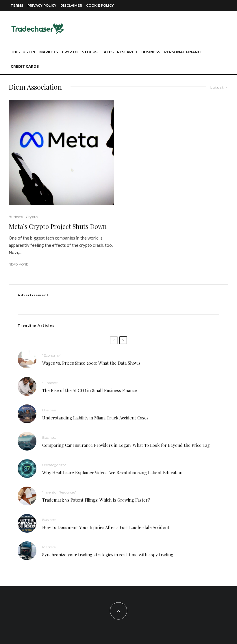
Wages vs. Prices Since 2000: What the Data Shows (91, 363)
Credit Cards (25, 66)
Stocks (89, 52)
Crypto (70, 52)
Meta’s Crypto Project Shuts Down (58, 226)
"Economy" (51, 355)
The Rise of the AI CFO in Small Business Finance (89, 390)
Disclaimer (71, 5)
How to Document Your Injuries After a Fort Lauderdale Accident (105, 527)
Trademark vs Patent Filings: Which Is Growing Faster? (96, 499)
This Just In (23, 52)
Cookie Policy (100, 5)
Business (150, 52)
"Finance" (50, 383)
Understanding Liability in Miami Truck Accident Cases (95, 417)
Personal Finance (183, 52)
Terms (17, 5)
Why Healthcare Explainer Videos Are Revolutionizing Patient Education (112, 472)
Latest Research (119, 52)
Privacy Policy (41, 5)
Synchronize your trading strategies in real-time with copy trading (107, 554)
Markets (48, 52)
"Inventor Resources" (59, 492)
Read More (18, 264)
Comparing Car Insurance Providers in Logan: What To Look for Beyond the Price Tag (126, 445)
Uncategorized (54, 465)
